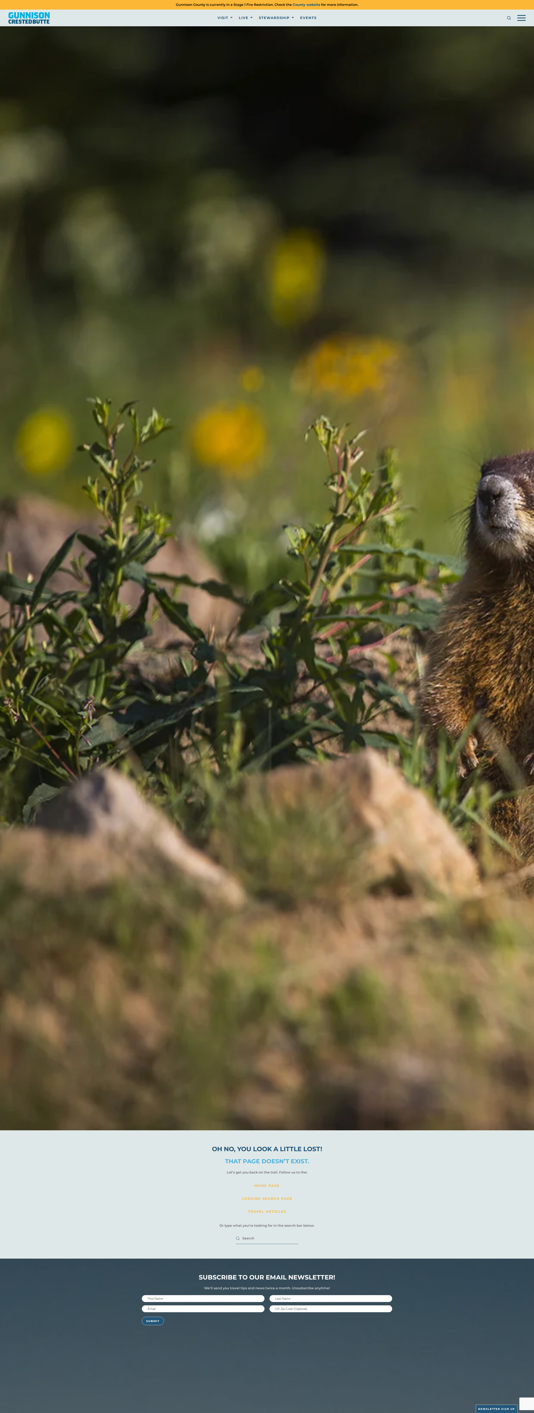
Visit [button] (223, 18)
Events (308, 18)
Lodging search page (267, 1199)
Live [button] (243, 18)
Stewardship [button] (274, 18)
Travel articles (267, 1212)
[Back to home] (29, 18)
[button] (509, 18)
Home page (267, 1186)
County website (306, 5)
